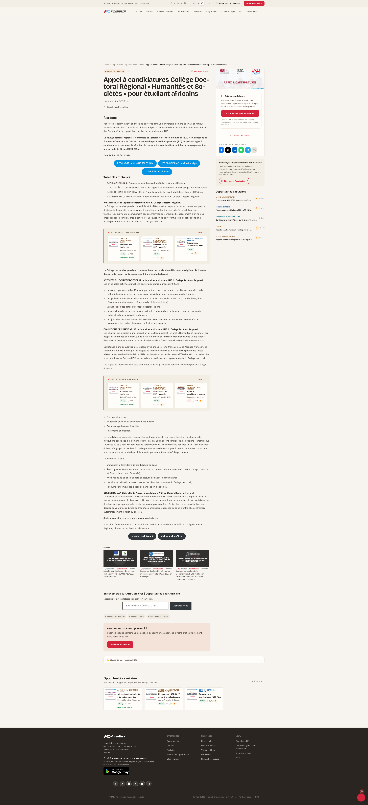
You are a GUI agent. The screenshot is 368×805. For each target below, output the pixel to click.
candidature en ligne (146, 464)
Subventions (252, 11)
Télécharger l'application (234, 181)
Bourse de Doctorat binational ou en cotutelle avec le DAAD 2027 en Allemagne (156, 574)
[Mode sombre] (198, 3)
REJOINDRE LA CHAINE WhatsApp (179, 163)
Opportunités (127, 3)
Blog (136, 3)
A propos (115, 3)
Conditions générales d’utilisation (222, 797)
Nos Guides (206, 754)
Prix (240, 11)
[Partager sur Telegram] (248, 150)
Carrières (197, 11)
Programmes (211, 11)
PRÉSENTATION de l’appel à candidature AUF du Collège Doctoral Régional (147, 182)
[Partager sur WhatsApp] (241, 150)
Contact (170, 745)
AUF (190, 123)
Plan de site (206, 741)
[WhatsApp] (185, 3)
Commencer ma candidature (240, 113)
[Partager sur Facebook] (221, 150)
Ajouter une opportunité (178, 754)
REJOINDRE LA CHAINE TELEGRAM (135, 163)
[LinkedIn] (178, 3)
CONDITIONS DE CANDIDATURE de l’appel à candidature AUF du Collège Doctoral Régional (156, 192)
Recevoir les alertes (120, 644)
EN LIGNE (167, 496)
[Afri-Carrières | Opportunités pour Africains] (114, 11)
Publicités (144, 3)
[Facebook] (171, 3)
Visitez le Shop (208, 750)
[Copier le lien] (254, 150)
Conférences (183, 11)
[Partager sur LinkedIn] (234, 150)
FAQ (238, 757)
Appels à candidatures (134, 64)
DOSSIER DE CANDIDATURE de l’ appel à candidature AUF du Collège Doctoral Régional (154, 196)
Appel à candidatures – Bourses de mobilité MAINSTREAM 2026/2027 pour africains (119, 574)
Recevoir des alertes (254, 3)
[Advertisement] (183, 42)
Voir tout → (202, 232)
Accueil (106, 3)
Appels (149, 11)
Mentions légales (243, 753)
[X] (175, 3)
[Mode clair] (194, 3)
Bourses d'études (165, 11)
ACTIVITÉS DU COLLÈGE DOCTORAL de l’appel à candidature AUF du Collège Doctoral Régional (158, 187)
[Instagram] (129, 783)
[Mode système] (202, 3)
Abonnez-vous (180, 605)
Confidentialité (242, 741)
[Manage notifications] (362, 791)
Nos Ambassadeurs (210, 759)
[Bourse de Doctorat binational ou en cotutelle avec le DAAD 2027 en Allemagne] (156, 559)
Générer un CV (208, 745)
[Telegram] (181, 3)
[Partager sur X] (228, 150)
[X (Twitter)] (122, 783)
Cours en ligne (228, 11)
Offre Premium (173, 759)
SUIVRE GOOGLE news (157, 171)
